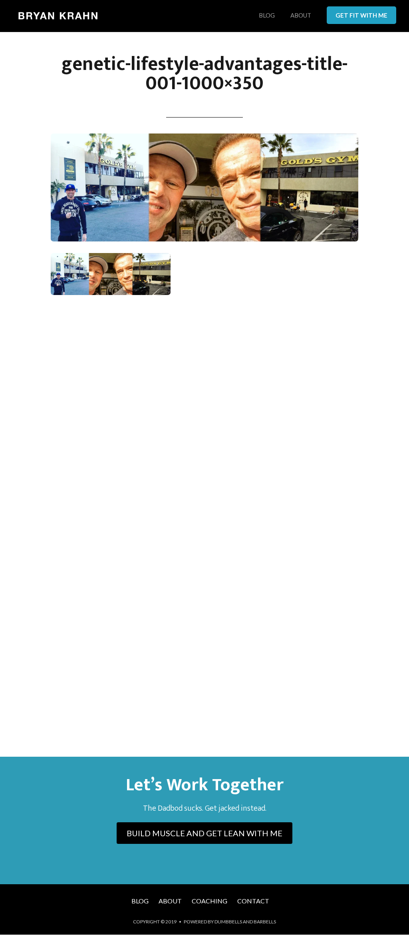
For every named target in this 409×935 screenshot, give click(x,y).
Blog (267, 15)
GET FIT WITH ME (361, 15)
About (300, 15)
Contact (253, 901)
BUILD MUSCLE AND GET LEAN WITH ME (204, 833)
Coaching (209, 901)
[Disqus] (204, 419)
